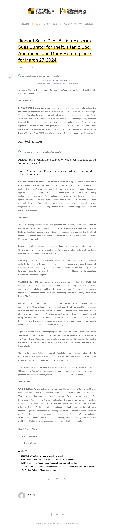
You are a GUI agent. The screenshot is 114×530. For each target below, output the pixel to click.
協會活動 (68, 23)
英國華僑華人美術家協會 (55, 523)
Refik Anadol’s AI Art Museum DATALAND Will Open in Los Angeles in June (51, 459)
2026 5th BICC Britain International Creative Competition (43, 456)
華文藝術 (46, 23)
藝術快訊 (36, 23)
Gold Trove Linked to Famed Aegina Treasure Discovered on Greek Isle (49, 463)
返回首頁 (25, 23)
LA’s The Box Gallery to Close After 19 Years (38, 470)
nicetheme (75, 523)
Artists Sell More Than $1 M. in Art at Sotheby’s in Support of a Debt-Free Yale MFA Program (57, 466)
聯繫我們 (78, 23)
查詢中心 (57, 23)
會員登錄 (89, 23)
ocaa (20, 67)
